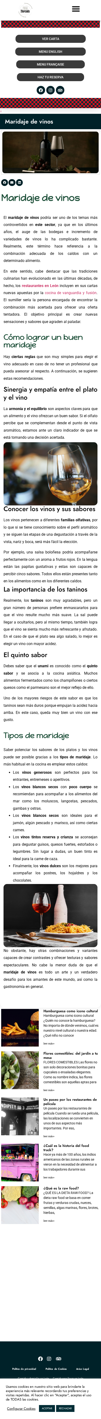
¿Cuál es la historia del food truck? (66, 1148)
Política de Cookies (56, 1369)
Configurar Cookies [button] (21, 1408)
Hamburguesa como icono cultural (70, 1011)
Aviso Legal (82, 1369)
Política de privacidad (24, 1369)
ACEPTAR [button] (47, 1408)
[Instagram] (50, 90)
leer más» (48, 1043)
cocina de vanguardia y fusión (71, 293)
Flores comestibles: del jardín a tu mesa (70, 1055)
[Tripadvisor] (60, 90)
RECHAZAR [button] (65, 1408)
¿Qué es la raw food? (61, 1188)
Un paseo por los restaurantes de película (70, 1101)
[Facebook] (41, 90)
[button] (76, 8)
